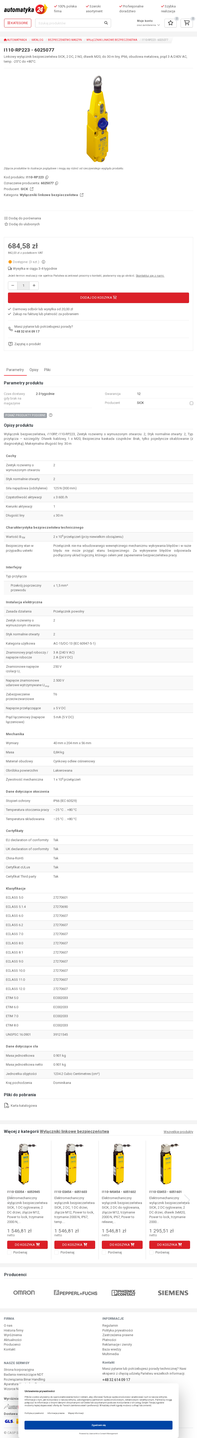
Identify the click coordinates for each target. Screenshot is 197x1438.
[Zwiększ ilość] (34, 285)
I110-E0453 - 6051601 (165, 1192)
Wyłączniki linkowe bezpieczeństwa (111, 39)
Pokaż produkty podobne (25, 415)
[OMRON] (24, 1293)
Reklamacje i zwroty (117, 1344)
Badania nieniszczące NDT (23, 1374)
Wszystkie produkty (178, 1132)
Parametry (15, 370)
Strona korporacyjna (19, 1370)
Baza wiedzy (111, 1349)
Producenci (12, 1344)
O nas (8, 1325)
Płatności (109, 1340)
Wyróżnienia (13, 1335)
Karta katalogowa (23, 1105)
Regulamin (110, 1325)
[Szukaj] (106, 23)
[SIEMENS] (173, 1293)
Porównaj (20, 1252)
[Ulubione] (170, 23)
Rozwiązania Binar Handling (24, 1379)
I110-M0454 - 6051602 (119, 1192)
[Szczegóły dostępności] (43, 262)
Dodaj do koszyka (96, 297)
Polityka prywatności (117, 1330)
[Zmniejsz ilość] (12, 285)
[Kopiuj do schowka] (46, 177)
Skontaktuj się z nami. (150, 275)
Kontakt (9, 1349)
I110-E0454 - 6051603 (70, 1192)
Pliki (47, 370)
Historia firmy (13, 1330)
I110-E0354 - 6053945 (23, 1192)
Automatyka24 (17, 39)
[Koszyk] (187, 23)
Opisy (33, 370)
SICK (25, 189)
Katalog (37, 39)
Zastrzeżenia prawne (117, 1335)
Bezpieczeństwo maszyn (65, 39)
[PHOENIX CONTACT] (123, 1293)
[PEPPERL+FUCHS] (75, 1293)
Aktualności (13, 1340)
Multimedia (110, 1354)
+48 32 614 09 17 (26, 331)
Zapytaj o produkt (27, 344)
